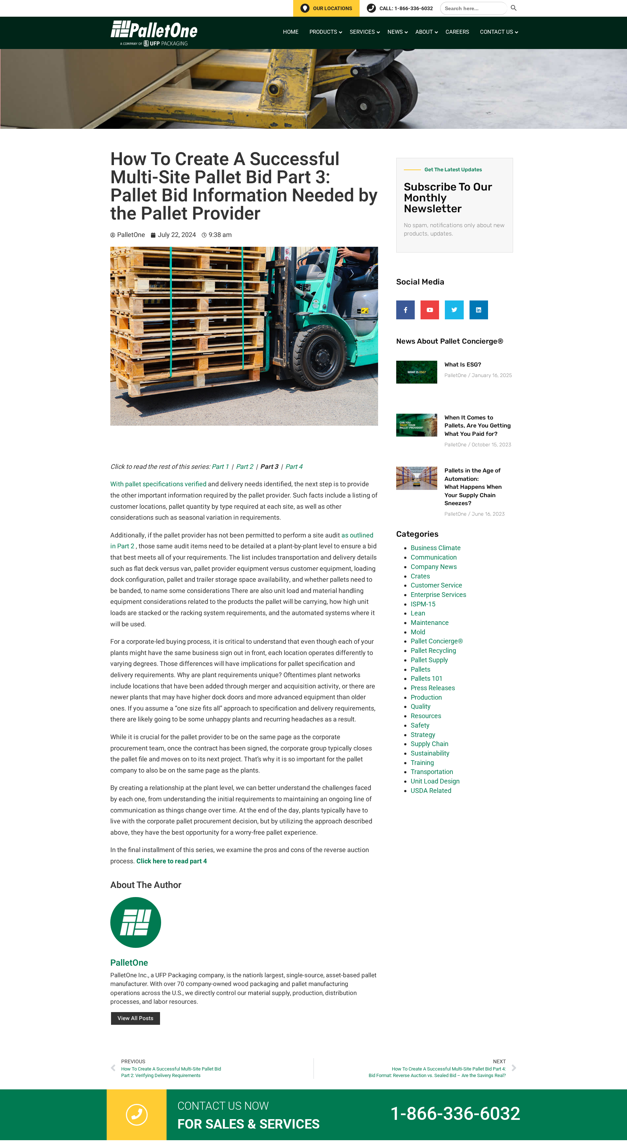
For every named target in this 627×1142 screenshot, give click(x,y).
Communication (434, 557)
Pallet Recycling (433, 650)
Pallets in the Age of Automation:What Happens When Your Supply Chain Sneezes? (473, 487)
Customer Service (436, 585)
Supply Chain (429, 744)
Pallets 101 (427, 678)
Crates (420, 576)
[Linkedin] (479, 309)
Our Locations (332, 8)
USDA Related (431, 790)
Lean (418, 613)
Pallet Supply (429, 660)
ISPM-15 (423, 604)
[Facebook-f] (405, 309)
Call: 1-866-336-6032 (406, 8)
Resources (426, 716)
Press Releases (433, 688)
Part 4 (293, 467)
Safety (420, 725)
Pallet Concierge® (437, 641)
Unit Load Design (435, 781)
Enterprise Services (438, 594)
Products (323, 32)
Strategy (423, 734)
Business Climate (436, 548)
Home (291, 32)
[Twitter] (454, 309)
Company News (434, 566)
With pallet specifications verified (158, 484)
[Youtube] (430, 309)
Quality (421, 706)
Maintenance (430, 622)
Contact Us (496, 32)
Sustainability (430, 753)
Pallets (420, 669)
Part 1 (220, 467)
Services (362, 32)
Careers (457, 32)
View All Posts (135, 1018)
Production (426, 697)
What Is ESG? (462, 364)
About (424, 32)
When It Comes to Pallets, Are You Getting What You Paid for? (477, 425)
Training (422, 762)
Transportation (432, 771)
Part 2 (244, 467)
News (395, 32)
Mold (418, 632)
